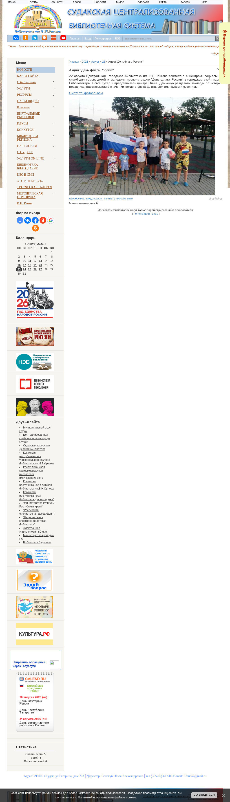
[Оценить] (34, 563)
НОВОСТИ (100, 2)
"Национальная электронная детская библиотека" (32, 521)
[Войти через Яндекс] (43, 220)
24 (24, 269)
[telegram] (35, 37)
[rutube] (54, 37)
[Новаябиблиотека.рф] (35, 392)
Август (95, 61)
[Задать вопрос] (34, 590)
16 (19, 265)
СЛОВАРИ (143, 2)
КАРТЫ (163, 2)
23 (19, 269)
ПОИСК (12, 2)
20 (40, 265)
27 (40, 269)
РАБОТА (185, 2)
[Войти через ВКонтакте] (27, 220)
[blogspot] (44, 37)
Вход (87, 38)
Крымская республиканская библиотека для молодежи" (36, 496)
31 (24, 273)
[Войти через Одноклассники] (35, 228)
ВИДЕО (120, 2)
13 (40, 260)
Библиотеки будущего (37, 542)
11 (29, 260)
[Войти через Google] (50, 220)
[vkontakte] (16, 37)
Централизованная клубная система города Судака (34, 438)
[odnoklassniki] (25, 37)
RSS (118, 38)
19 (35, 265)
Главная (75, 38)
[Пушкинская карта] (35, 414)
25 (29, 269)
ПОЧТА (34, 2)
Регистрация (103, 38)
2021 (85, 61)
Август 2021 (35, 243)
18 (29, 265)
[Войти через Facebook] (35, 220)
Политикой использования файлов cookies (107, 797)
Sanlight (108, 198)
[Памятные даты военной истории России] (35, 344)
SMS (204, 2)
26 (35, 269)
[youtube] (63, 37)
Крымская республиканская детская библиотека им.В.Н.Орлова (36, 485)
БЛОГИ (77, 2)
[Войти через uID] (20, 220)
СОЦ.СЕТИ (57, 2)
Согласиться (204, 794)
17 (24, 265)
